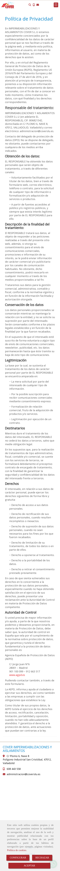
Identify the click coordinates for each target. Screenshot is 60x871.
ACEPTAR (29, 865)
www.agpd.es (17, 675)
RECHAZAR (42, 857)
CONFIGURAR (18, 857)
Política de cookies (16, 850)
